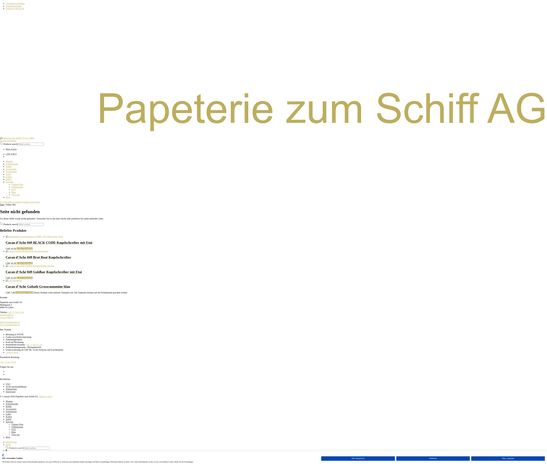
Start (2, 204)
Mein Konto (11, 442)
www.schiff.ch (6, 317)
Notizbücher (11, 411)
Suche (8, 444)
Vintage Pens (17, 424)
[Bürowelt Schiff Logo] (17, 138)
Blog (13, 432)
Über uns (15, 434)
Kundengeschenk (13, 6)
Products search (10, 144)
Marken (9, 401)
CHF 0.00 (11, 154)
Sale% (8, 419)
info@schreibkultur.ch (10, 322)
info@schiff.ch (6, 315)
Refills (9, 406)
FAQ (8, 384)
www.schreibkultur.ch (10, 325)
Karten (9, 416)
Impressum (11, 391)
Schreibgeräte (12, 404)
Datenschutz (11, 389)
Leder (8, 414)
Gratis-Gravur (12, 352)
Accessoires (11, 409)
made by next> (46, 396)
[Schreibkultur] (273, 135)
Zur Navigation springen (11, 202)
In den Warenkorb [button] (25, 248)
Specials (9, 422)
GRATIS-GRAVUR (15, 8)
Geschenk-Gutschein (15, 3)
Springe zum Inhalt (31, 202)
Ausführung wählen (24, 292)
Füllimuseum (17, 427)
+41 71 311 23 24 (16, 312)
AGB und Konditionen (16, 386)
